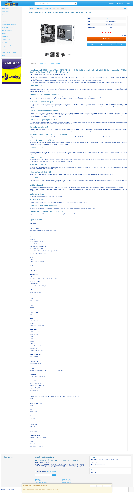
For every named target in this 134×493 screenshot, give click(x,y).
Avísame (107, 39)
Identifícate (111, 3)
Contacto (120, 3)
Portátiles (4, 15)
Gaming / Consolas (7, 30)
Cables (4, 33)
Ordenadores (5, 8)
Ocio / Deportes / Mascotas (9, 52)
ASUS (106, 18)
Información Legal (66, 479)
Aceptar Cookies (107, 486)
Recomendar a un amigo (55, 63)
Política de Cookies (74, 491)
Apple (3, 55)
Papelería (4, 49)
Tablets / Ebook (6, 39)
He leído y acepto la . (46, 471)
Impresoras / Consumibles (9, 24)
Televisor (4, 21)
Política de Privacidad (45, 467)
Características (33, 63)
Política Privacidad (39, 481)
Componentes (6, 11)
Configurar (93, 486)
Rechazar (99, 486)
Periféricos (5, 36)
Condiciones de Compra (41, 482)
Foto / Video (5, 43)
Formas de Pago (66, 482)
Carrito (129, 3)
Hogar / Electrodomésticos (9, 46)
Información (43, 63)
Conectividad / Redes (7, 27)
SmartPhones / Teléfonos (8, 18)
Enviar (54, 475)
